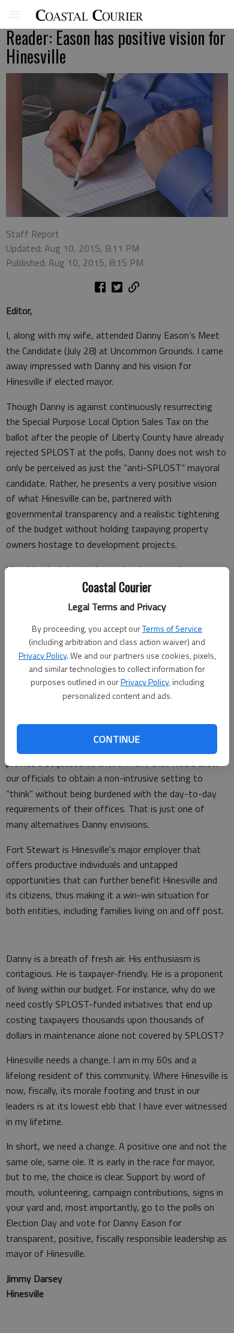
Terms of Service (172, 628)
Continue (117, 739)
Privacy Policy (43, 655)
